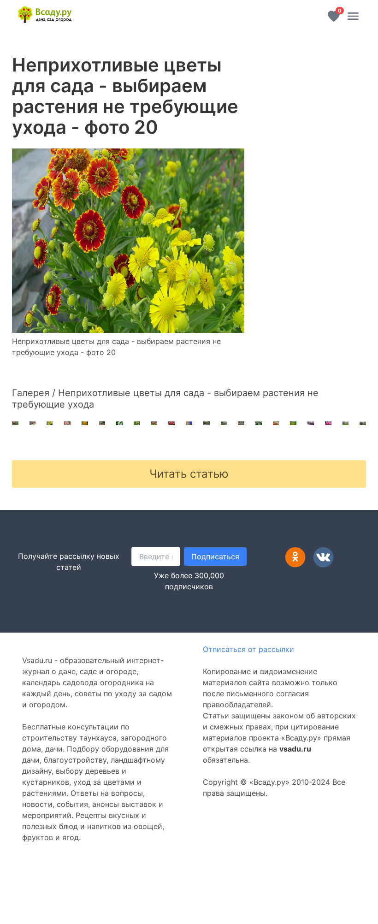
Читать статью (189, 473)
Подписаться (215, 556)
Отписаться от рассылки (248, 649)
